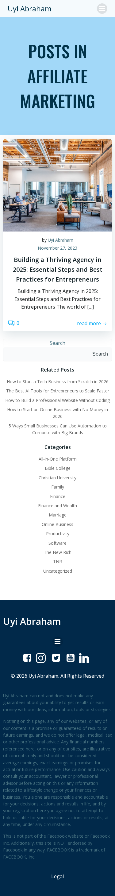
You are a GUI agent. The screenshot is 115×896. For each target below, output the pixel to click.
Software (57, 543)
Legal (57, 876)
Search (57, 343)
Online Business (57, 524)
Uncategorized (57, 571)
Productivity (57, 533)
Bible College (58, 468)
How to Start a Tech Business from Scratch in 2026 (58, 381)
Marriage (58, 515)
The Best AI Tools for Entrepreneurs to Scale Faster (57, 391)
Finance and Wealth (57, 505)
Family (57, 487)
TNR (57, 561)
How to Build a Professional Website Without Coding (57, 400)
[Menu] (102, 8)
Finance (57, 496)
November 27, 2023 (57, 248)
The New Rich (57, 552)
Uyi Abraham (60, 240)
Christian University (57, 478)
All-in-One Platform (58, 459)
